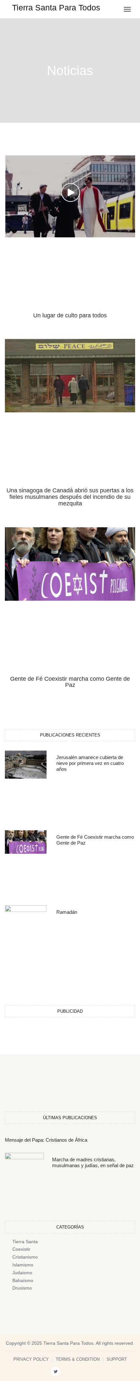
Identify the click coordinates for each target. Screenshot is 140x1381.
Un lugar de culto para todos (70, 315)
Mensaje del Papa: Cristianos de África (46, 1140)
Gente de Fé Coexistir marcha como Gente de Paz (70, 682)
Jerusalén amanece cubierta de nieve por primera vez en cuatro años (90, 763)
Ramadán (66, 912)
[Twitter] (55, 1371)
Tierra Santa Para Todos (56, 7)
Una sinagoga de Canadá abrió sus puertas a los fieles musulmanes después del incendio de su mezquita (70, 497)
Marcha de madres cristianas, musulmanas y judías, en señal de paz (93, 1162)
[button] (127, 9)
